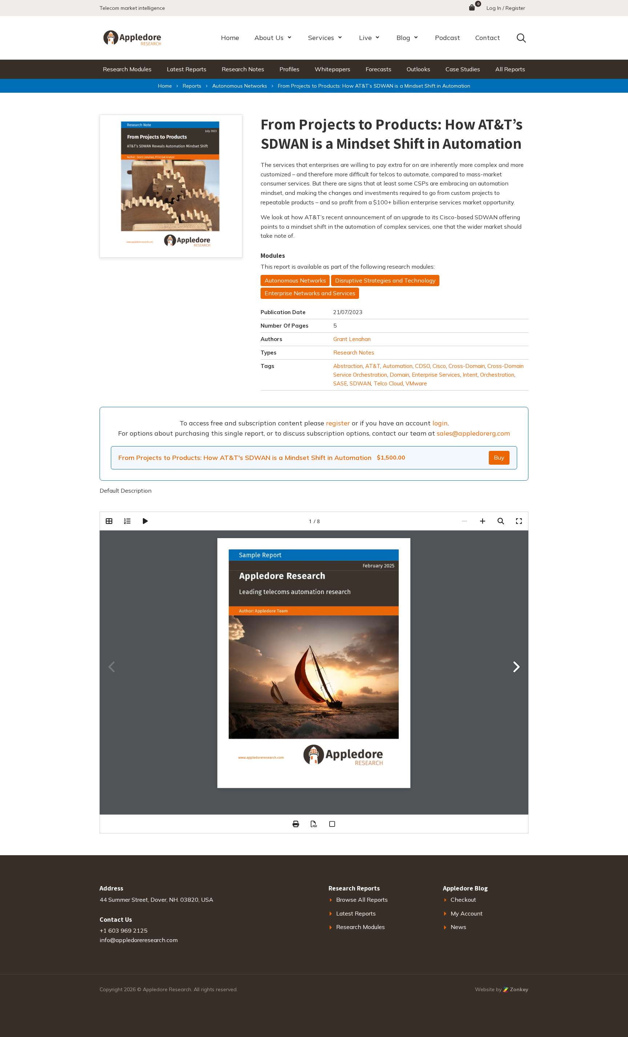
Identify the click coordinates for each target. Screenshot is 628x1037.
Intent (470, 374)
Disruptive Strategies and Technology (385, 280)
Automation (397, 366)
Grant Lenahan (352, 339)
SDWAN (360, 383)
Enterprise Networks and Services (310, 293)
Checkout (463, 899)
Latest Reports (186, 69)
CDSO (422, 366)
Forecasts (378, 69)
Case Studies (463, 69)
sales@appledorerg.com (473, 433)
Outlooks (418, 69)
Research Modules (127, 69)
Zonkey (518, 989)
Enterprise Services (436, 374)
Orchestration (497, 374)
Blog (403, 37)
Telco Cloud (388, 383)
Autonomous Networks (295, 280)
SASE (340, 383)
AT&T (372, 366)
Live (365, 37)
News (458, 926)
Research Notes (243, 69)
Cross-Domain (466, 366)
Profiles (289, 69)
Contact (487, 37)
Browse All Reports (362, 899)
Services (321, 37)
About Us (268, 37)
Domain (399, 374)
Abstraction (348, 366)
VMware (416, 383)
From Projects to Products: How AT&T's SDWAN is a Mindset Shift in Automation (244, 457)
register (338, 423)
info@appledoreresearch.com (139, 940)
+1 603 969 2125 (124, 930)
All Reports (510, 69)
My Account (467, 913)
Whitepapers (332, 69)
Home (230, 37)
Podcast (447, 37)
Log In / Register (506, 8)
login (440, 423)
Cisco (439, 366)
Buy (499, 457)
